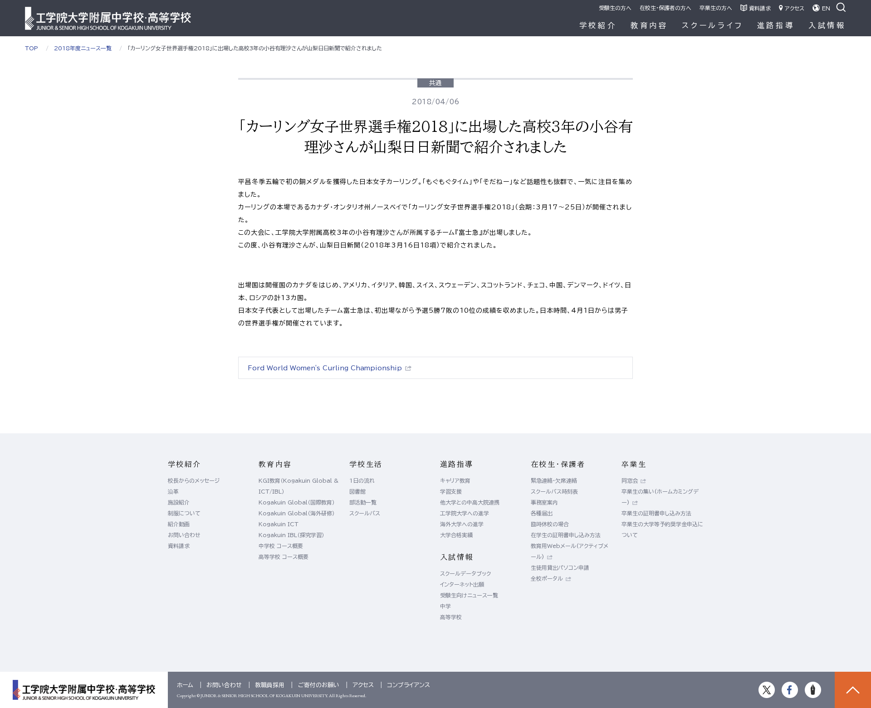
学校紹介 (598, 25)
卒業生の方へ (716, 7)
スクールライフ (713, 25)
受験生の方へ (615, 7)
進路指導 (776, 25)
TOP (31, 48)
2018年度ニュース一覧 (83, 48)
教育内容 (649, 25)
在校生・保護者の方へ (665, 7)
